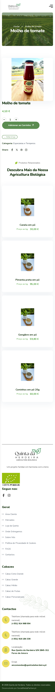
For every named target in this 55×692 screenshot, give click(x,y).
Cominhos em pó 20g (28, 389)
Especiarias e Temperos (24, 143)
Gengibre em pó (27, 334)
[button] (21, 125)
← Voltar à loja (9, 137)
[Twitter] (17, 150)
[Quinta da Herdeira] (14, 6)
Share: (5, 149)
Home (16, 26)
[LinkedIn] (26, 150)
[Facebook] (12, 150)
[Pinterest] (21, 150)
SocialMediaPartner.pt (26, 688)
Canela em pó (27, 225)
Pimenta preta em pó (27, 279)
